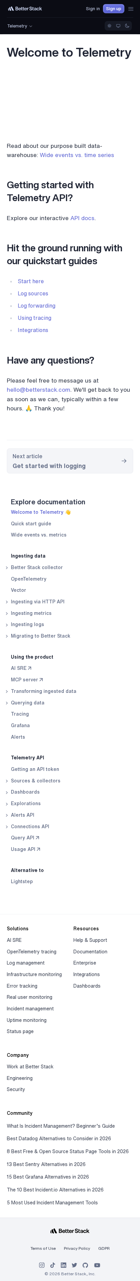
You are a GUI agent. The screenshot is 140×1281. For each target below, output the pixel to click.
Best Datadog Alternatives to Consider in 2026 (59, 1138)
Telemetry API (27, 757)
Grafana (20, 725)
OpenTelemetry (29, 579)
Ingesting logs (27, 624)
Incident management (30, 1008)
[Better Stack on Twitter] (74, 1265)
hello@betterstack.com (38, 389)
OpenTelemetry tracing (31, 951)
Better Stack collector (36, 567)
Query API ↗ (25, 837)
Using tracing (34, 318)
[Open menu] (130, 8)
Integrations (33, 330)
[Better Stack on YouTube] (97, 1265)
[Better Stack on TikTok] (52, 1265)
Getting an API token (35, 769)
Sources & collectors (35, 780)
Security (16, 1089)
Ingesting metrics (31, 613)
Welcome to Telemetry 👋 (41, 512)
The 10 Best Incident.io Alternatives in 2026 (55, 1189)
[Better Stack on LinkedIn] (63, 1265)
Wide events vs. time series (77, 155)
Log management (26, 962)
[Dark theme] (127, 26)
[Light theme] (109, 26)
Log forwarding (36, 305)
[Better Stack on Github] (85, 1265)
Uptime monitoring (27, 1020)
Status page (20, 1031)
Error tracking (22, 986)
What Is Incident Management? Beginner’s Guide (61, 1126)
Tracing (20, 714)
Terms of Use (43, 1248)
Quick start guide (31, 523)
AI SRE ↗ (21, 668)
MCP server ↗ (27, 679)
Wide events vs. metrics (39, 534)
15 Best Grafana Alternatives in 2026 (48, 1177)
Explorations (25, 803)
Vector (18, 590)
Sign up (113, 8)
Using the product (32, 657)
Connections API (29, 826)
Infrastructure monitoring (34, 974)
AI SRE (14, 940)
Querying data (27, 702)
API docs (82, 218)
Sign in (93, 8)
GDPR (104, 1248)
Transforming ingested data (43, 691)
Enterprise (84, 962)
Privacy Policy (77, 1248)
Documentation (90, 951)
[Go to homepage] (25, 8)
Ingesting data (28, 556)
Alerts (18, 737)
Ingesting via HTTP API (37, 601)
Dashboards (25, 792)
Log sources (33, 293)
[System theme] (118, 26)
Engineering (20, 1078)
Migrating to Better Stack (40, 636)
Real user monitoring (29, 997)
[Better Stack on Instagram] (42, 1265)
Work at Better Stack (30, 1066)
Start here (31, 281)
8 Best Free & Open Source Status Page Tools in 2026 (68, 1151)
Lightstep (22, 881)
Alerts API (22, 815)
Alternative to (27, 870)
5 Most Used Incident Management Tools (52, 1202)
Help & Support (90, 940)
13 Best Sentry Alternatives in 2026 (46, 1164)
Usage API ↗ (25, 849)
